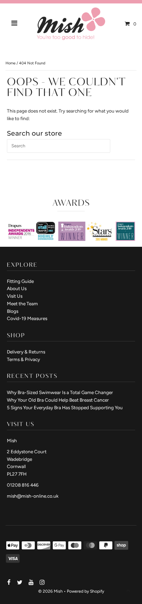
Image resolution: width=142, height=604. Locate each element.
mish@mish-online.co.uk (33, 496)
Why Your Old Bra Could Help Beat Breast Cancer (58, 400)
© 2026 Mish (50, 591)
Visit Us (14, 296)
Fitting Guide (20, 281)
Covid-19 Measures (27, 318)
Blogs (12, 311)
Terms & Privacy (23, 359)
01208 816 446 (23, 485)
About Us (17, 288)
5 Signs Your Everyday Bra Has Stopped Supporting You (65, 407)
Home (11, 63)
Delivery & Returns (26, 351)
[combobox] (58, 146)
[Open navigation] (14, 23)
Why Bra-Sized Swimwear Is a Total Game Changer (60, 392)
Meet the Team (22, 303)
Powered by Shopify (85, 591)
